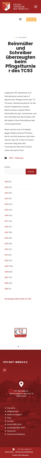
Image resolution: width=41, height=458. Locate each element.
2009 (7, 266)
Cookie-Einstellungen (20, 455)
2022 (7, 193)
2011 (6, 255)
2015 (6, 232)
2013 (6, 244)
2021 (6, 199)
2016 (6, 227)
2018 (6, 215)
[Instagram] (35, 6)
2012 (6, 249)
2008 (7, 272)
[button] (16, 346)
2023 (7, 187)
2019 (6, 210)
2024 (7, 182)
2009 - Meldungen (16, 158)
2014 (6, 238)
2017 (6, 221)
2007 (7, 277)
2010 (6, 261)
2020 (7, 204)
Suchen (7, 167)
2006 (7, 283)
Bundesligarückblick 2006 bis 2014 (18, 299)
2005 (7, 289)
